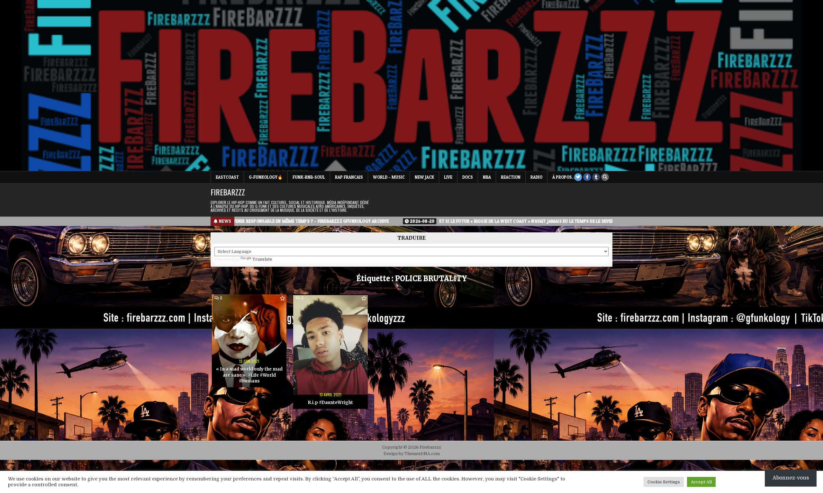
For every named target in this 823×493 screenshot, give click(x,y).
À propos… (563, 177)
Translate (262, 259)
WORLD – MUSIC (389, 177)
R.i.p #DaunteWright (330, 402)
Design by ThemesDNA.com (412, 454)
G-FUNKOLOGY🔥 (266, 177)
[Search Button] (605, 177)
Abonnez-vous (791, 478)
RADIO (536, 177)
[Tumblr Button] (596, 177)
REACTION (510, 177)
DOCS (467, 177)
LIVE (448, 177)
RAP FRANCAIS (349, 177)
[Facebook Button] (587, 177)
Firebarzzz (228, 192)
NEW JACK (424, 177)
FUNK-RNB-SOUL (309, 177)
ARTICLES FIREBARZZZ (330, 305)
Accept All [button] (701, 482)
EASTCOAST (227, 177)
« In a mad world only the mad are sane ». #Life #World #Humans (249, 374)
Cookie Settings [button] (663, 482)
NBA (487, 177)
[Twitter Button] (578, 177)
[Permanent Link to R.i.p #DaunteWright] (330, 351)
